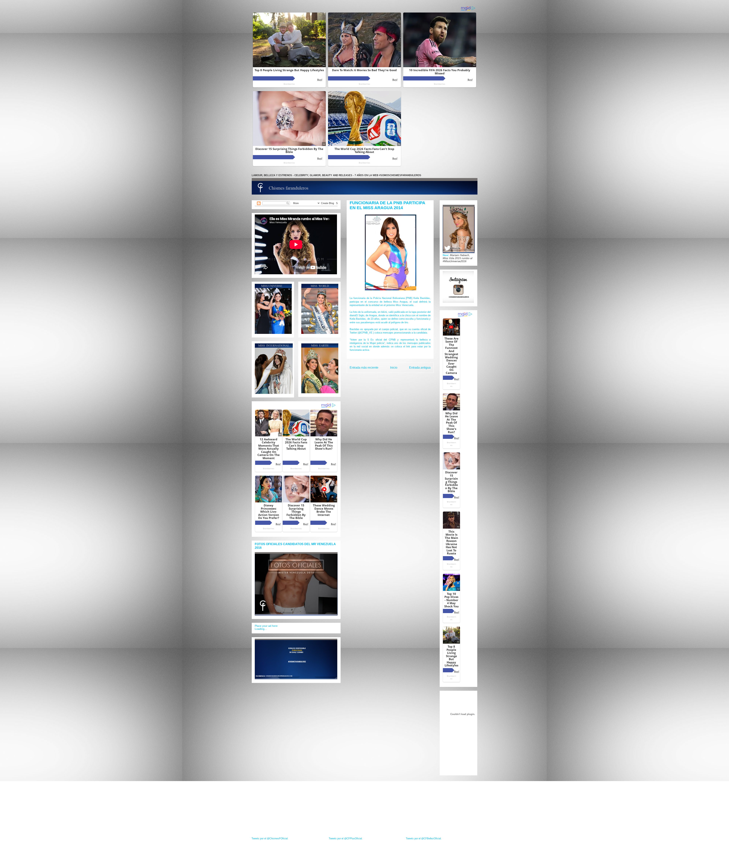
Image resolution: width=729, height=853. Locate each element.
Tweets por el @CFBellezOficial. (424, 838)
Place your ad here (266, 625)
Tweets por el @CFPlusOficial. (346, 838)
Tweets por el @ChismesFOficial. (270, 838)
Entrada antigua (420, 367)
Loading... (261, 628)
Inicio (393, 367)
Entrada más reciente (364, 367)
